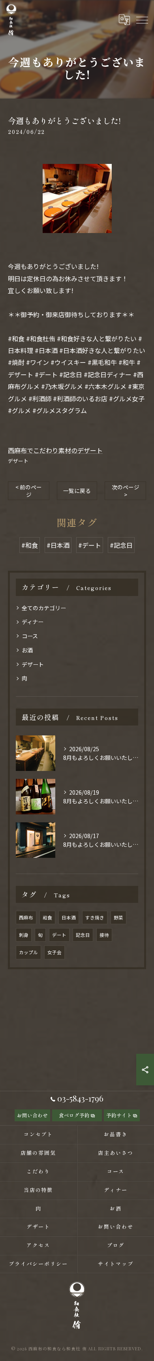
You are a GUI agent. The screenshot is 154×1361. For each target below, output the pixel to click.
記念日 (83, 935)
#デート (89, 545)
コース (30, 636)
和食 (47, 917)
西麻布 (26, 917)
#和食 (29, 545)
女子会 (54, 952)
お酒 (27, 650)
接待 (104, 935)
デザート (18, 460)
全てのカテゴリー (44, 608)
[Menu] (142, 19)
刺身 (23, 935)
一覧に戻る (77, 490)
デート (59, 935)
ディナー (32, 622)
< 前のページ (28, 490)
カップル (28, 952)
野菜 (118, 917)
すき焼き (94, 917)
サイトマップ (115, 1263)
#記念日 (121, 545)
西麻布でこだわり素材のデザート (55, 450)
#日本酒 (58, 545)
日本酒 (69, 917)
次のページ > (125, 490)
